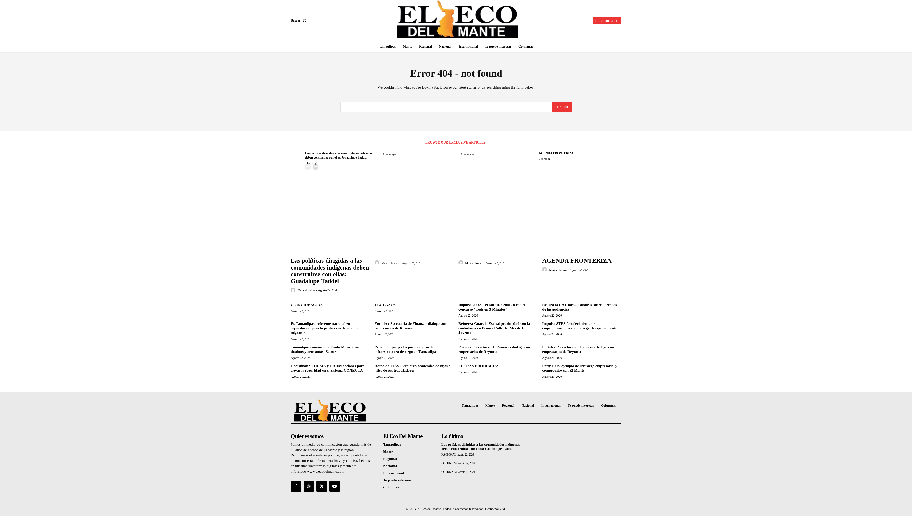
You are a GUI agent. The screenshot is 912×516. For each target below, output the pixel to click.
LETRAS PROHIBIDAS (478, 366)
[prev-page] (308, 167)
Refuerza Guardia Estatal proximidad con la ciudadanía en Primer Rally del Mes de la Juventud (494, 328)
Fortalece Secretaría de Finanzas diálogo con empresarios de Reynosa (410, 326)
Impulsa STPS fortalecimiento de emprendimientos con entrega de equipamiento (579, 326)
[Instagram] (309, 486)
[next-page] (315, 167)
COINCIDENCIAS (307, 305)
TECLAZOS (385, 305)
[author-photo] (294, 290)
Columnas (449, 463)
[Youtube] (334, 486)
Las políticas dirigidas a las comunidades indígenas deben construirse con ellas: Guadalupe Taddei (330, 271)
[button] (300, 21)
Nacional (448, 454)
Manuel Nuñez (306, 290)
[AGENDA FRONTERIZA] (581, 225)
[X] (321, 486)
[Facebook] (296, 486)
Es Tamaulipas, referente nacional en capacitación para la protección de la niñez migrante (325, 328)
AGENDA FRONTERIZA (556, 153)
